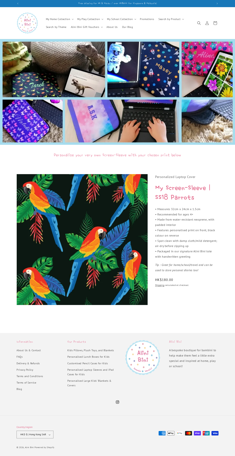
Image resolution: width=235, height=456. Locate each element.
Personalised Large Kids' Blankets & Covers (89, 383)
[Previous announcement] (18, 3)
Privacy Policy (25, 369)
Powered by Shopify (44, 447)
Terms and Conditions (30, 376)
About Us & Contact (29, 350)
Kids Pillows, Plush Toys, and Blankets (90, 350)
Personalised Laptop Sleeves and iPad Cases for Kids (90, 372)
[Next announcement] (217, 3)
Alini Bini (29, 447)
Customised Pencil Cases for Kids (87, 363)
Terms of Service (26, 382)
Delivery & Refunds (28, 363)
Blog (19, 389)
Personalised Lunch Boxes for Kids (88, 357)
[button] (59, 19)
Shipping (159, 285)
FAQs (20, 357)
